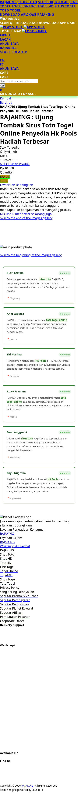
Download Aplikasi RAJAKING (27, 14)
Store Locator (13, 52)
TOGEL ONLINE (24, 6)
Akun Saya (9, 44)
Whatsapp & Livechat (15, 546)
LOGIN (4, 181)
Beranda (6, 102)
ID (2, 64)
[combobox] (19, 81)
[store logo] (34, 31)
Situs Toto (37, 790)
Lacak (5, 39)
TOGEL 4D (45, 6)
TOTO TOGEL (10, 10)
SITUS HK (45, 2)
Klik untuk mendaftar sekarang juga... (27, 214)
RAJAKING (8, 2)
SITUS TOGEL (65, 6)
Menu (5, 35)
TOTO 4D (61, 2)
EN (2, 60)
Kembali (6, 98)
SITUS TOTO (27, 2)
